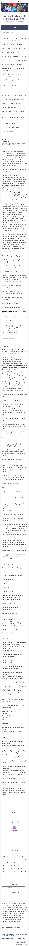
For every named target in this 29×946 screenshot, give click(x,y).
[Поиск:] (14, 816)
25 (7, 871)
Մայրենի (5, 346)
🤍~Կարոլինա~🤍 (13, 40)
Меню (15, 27)
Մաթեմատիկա (6, 36)
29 (22, 871)
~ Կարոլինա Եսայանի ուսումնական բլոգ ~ (14, 17)
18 (7, 868)
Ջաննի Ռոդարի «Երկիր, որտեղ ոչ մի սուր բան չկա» (14, 350)
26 (11, 871)
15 (21, 865)
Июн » (6, 879)
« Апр (3, 879)
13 (14, 865)
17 (3, 868)
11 (7, 865)
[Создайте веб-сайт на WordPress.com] (14, 1)
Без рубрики (5, 139)
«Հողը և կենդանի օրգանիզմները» (14, 143)
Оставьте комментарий (8, 131)
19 (11, 868)
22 (21, 868)
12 (11, 865)
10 (3, 865)
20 (14, 868)
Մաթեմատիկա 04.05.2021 (14, 38)
